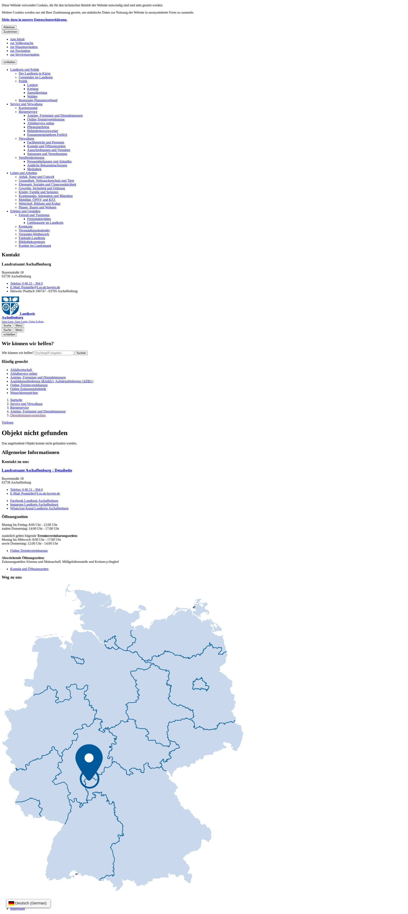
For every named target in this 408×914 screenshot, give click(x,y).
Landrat (32, 85)
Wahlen (32, 96)
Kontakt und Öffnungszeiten (46, 146)
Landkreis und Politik (24, 69)
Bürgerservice (28, 112)
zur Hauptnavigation (24, 47)
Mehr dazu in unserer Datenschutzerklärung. (34, 19)
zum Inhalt (17, 39)
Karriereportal (28, 108)
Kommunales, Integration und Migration (46, 196)
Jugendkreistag (37, 92)
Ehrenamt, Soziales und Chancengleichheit (47, 184)
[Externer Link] (123, 738)
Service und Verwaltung (26, 104)
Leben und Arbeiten (23, 173)
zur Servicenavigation (24, 54)
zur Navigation (20, 51)
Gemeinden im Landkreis (36, 77)
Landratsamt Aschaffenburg (37, 470)
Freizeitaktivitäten (39, 219)
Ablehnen (9, 27)
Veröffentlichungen (31, 157)
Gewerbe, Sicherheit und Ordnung (42, 188)
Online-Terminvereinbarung (46, 119)
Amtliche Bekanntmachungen (47, 165)
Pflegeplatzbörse (38, 127)
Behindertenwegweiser (42, 131)
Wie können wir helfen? (18, 353)
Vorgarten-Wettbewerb (34, 234)
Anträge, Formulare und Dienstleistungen (55, 115)
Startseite (16, 400)
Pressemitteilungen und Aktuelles (49, 161)
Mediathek (34, 169)
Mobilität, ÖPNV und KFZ (37, 200)
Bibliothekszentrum (32, 242)
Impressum (17, 908)
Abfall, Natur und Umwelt (36, 177)
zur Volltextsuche (21, 43)
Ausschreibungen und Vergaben (48, 150)
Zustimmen (10, 31)
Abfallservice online (40, 123)
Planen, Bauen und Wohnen (37, 207)
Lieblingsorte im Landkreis (45, 222)
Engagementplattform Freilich (47, 134)
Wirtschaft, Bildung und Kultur (39, 203)
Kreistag (32, 89)
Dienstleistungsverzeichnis (28, 415)
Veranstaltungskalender (34, 230)
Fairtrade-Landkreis (32, 238)
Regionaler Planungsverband (38, 100)
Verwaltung (26, 138)
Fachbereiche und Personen (45, 142)
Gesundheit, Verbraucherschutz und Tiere (46, 180)
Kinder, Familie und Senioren (38, 192)
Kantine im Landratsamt (35, 245)
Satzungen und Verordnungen (47, 154)
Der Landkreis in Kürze (35, 73)
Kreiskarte (26, 226)
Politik (23, 81)
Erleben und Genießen (25, 211)
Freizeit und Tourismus (34, 215)
